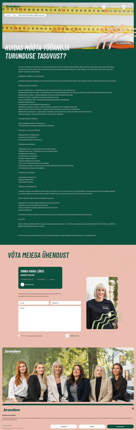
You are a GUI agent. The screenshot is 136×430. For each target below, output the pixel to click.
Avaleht (8, 15)
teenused (70, 7)
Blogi (14, 15)
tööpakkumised (83, 7)
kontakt (95, 7)
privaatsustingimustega (35, 335)
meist (61, 7)
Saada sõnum (74, 336)
